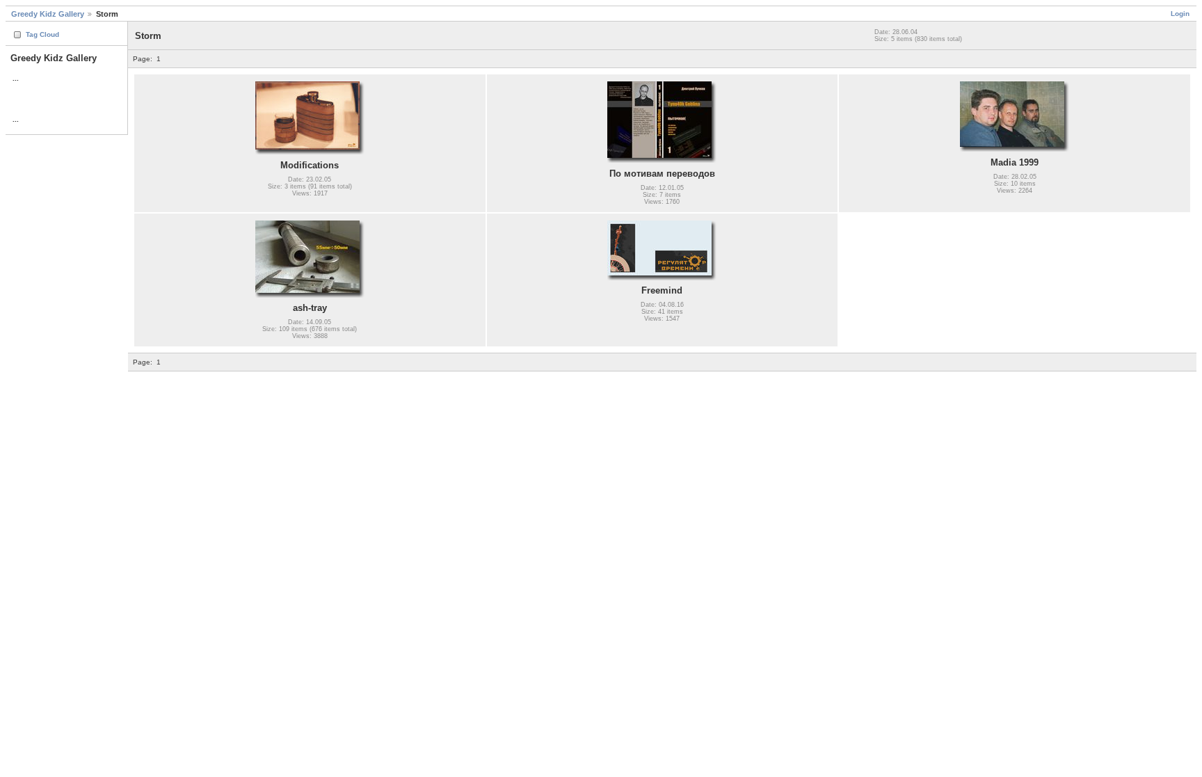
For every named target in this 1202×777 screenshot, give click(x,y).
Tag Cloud (42, 34)
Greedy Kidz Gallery (47, 14)
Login (1180, 13)
